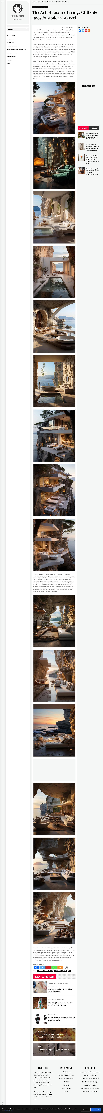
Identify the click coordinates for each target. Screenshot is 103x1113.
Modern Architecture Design (90, 1088)
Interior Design (12, 46)
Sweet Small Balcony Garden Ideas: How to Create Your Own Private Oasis (92, 136)
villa (69, 970)
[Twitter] (42, 967)
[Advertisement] (54, 770)
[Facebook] (36, 967)
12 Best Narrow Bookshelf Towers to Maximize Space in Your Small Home (92, 147)
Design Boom (66, 1088)
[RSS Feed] (89, 30)
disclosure (42, 1097)
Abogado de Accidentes (66, 1078)
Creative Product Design (90, 1082)
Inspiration (10, 42)
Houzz (66, 1091)
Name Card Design (90, 1085)
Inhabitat (66, 1085)
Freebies (9, 63)
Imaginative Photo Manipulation (90, 1072)
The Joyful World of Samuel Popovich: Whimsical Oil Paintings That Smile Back (92, 159)
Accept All (96, 1109)
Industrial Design (12, 53)
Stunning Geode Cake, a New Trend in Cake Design (60, 1004)
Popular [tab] (84, 128)
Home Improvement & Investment (17, 49)
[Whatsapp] (54, 967)
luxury (65, 970)
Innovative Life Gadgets (90, 1091)
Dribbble (66, 1082)
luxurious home (58, 970)
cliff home (40, 970)
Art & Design (11, 35)
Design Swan (18, 16)
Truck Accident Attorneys (66, 1075)
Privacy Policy (8, 1110)
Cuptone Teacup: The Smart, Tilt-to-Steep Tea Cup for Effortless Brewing (92, 171)
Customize (85, 1109)
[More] (60, 967)
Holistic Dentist (66, 1072)
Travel (9, 60)
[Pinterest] (48, 967)
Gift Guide (10, 39)
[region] (51, 1109)
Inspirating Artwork (90, 1075)
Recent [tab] (95, 128)
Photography (11, 56)
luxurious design (48, 970)
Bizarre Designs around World (90, 1078)
